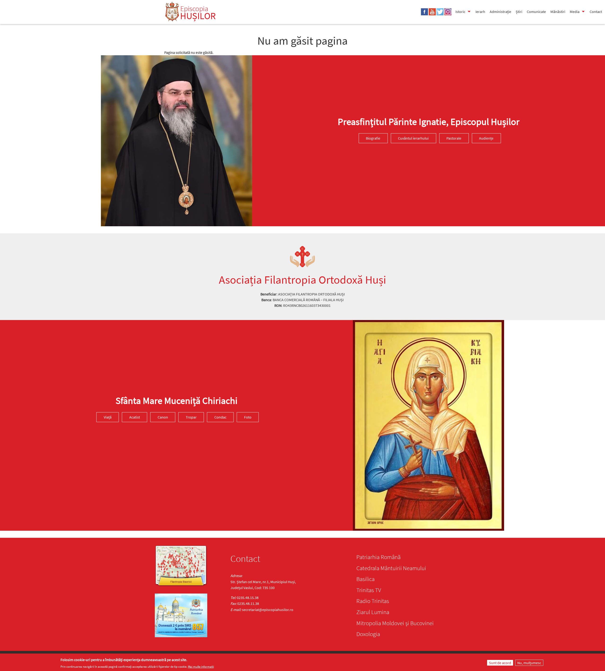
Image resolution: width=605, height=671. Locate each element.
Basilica (365, 579)
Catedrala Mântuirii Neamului (391, 568)
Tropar (191, 417)
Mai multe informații (201, 666)
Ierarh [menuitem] (480, 11)
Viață (108, 417)
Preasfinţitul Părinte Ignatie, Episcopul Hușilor (428, 122)
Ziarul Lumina (372, 612)
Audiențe (486, 138)
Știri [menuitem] (519, 11)
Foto (247, 417)
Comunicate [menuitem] (536, 11)
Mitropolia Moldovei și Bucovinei (395, 623)
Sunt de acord (500, 662)
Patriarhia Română (378, 557)
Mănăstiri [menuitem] (557, 11)
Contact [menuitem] (596, 11)
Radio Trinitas (372, 601)
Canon (163, 417)
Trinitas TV (368, 590)
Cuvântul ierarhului (413, 138)
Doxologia (368, 634)
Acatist (134, 417)
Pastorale (453, 138)
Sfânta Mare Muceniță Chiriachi (177, 400)
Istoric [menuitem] (460, 11)
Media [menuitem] (574, 11)
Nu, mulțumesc (529, 662)
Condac (220, 417)
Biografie (373, 138)
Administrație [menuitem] (500, 11)
